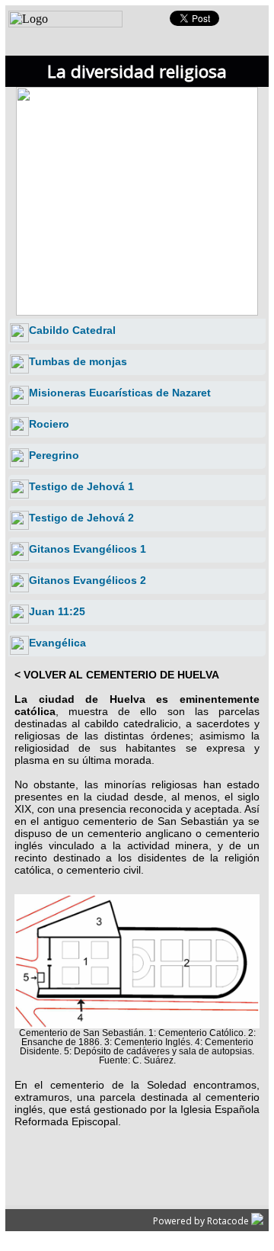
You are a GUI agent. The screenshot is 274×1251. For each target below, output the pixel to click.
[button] (171, 189)
